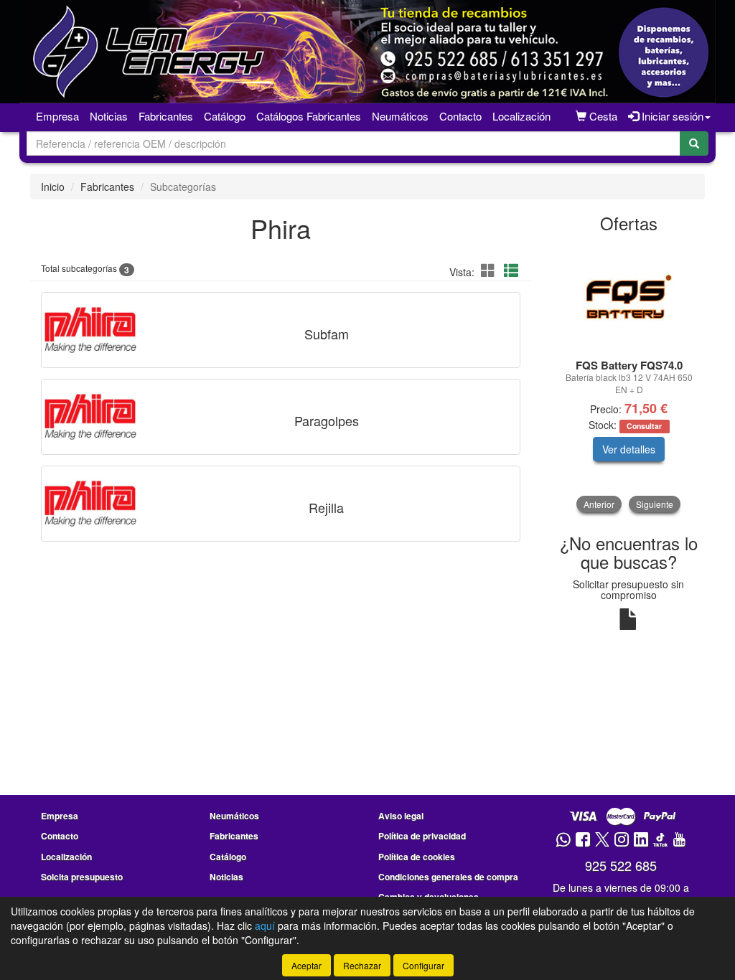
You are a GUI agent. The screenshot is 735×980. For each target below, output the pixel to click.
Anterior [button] (599, 504)
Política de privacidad (422, 835)
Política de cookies (416, 856)
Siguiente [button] (654, 504)
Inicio (53, 186)
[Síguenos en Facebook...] (583, 840)
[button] (490, 270)
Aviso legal (400, 815)
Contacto (460, 115)
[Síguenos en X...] (602, 840)
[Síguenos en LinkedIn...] (641, 840)
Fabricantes (166, 115)
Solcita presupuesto (82, 876)
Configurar (423, 965)
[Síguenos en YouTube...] (679, 840)
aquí (265, 925)
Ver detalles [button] (628, 449)
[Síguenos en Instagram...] (621, 840)
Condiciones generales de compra (448, 876)
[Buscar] (694, 143)
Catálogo (228, 856)
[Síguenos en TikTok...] (660, 840)
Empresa (57, 115)
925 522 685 (621, 865)
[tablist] (629, 378)
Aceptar (306, 965)
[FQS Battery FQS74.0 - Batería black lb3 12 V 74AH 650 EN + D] (629, 296)
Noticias (109, 115)
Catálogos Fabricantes (308, 115)
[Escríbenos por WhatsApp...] (563, 840)
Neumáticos (400, 115)
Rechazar (362, 965)
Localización (521, 115)
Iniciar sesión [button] (671, 115)
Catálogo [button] (224, 115)
